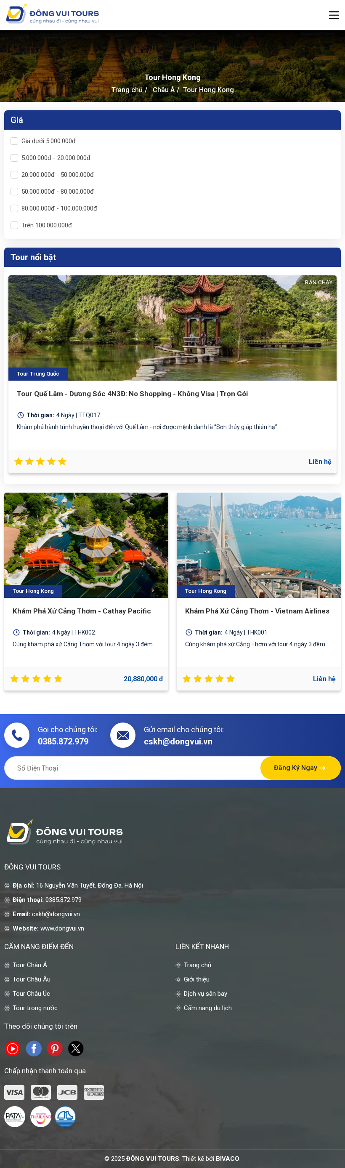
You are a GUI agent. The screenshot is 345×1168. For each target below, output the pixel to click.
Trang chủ (127, 90)
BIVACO (227, 1159)
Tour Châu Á (30, 965)
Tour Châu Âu (31, 979)
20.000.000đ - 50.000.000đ (57, 175)
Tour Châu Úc (31, 993)
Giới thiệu (197, 979)
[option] (172, 375)
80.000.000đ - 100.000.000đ (59, 208)
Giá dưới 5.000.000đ (48, 141)
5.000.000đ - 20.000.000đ (55, 158)
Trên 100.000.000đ (46, 225)
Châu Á (164, 90)
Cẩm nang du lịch (208, 1008)
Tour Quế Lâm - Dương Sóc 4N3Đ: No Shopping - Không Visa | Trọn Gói (132, 393)
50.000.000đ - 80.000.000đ (57, 191)
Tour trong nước (35, 1008)
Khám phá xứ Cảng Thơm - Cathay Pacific (82, 611)
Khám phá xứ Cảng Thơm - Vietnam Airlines (257, 611)
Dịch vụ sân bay (205, 993)
